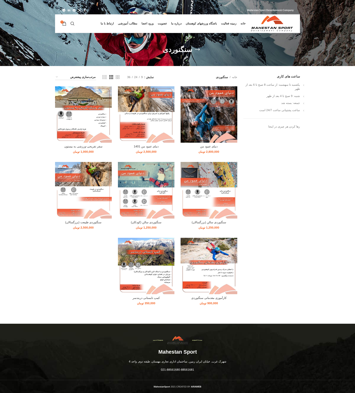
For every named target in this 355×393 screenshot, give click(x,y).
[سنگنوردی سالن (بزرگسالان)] (209, 190)
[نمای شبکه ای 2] (118, 77)
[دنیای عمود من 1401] (146, 114)
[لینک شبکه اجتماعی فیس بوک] (84, 10)
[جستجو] (72, 23)
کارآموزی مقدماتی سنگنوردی (209, 298)
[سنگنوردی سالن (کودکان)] (146, 190)
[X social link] (79, 10)
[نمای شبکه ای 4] (104, 77)
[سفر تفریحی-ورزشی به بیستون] (83, 114)
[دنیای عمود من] (209, 114)
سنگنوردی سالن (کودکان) (146, 222)
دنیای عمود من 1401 (146, 146)
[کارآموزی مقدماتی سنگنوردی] (209, 266)
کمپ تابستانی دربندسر (146, 298)
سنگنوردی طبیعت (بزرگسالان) (83, 222)
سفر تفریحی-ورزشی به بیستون (83, 146)
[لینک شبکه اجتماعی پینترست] (74, 10)
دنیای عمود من (209, 146)
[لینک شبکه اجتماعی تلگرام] (64, 10)
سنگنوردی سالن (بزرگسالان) (209, 222)
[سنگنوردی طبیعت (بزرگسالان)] (83, 190)
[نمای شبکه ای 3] (111, 77)
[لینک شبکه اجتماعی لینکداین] (69, 10)
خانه (234, 77)
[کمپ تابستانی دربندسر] (146, 266)
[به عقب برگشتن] (197, 50)
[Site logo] (272, 23)
